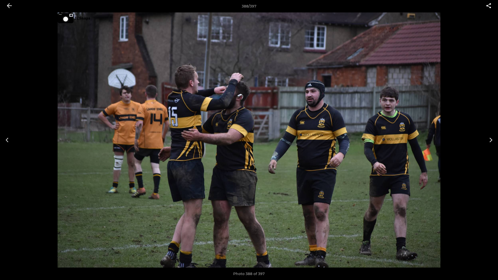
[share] (489, 6)
